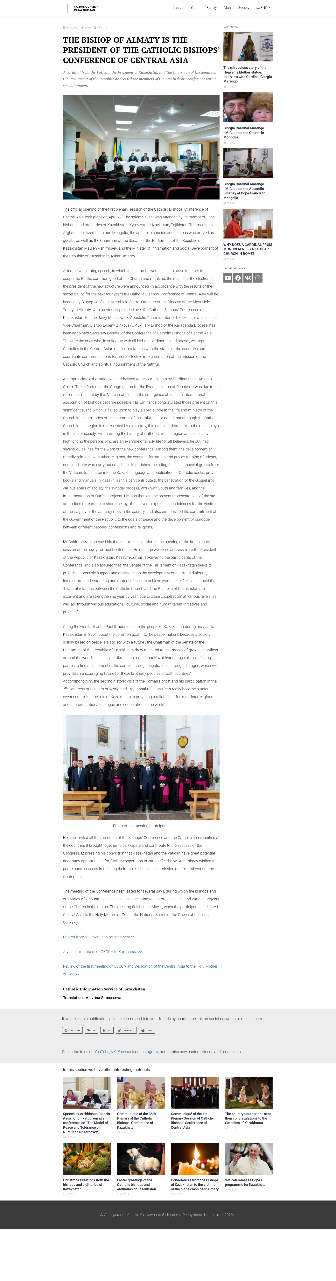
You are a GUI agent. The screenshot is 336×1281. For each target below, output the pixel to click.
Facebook (126, 1051)
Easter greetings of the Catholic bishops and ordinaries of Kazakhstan (136, 1184)
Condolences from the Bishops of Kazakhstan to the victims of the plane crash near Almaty (195, 1184)
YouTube (101, 1051)
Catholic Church (86, 6)
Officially (102, 27)
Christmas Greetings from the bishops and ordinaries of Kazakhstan (86, 1184)
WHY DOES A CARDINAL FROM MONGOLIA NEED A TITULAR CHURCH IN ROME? (247, 249)
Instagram (149, 1051)
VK (113, 1051)
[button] (72, 1030)
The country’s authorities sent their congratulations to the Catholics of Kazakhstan (248, 1118)
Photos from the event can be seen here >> (99, 937)
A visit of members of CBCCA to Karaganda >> (102, 951)
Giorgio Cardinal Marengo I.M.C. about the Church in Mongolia (243, 132)
